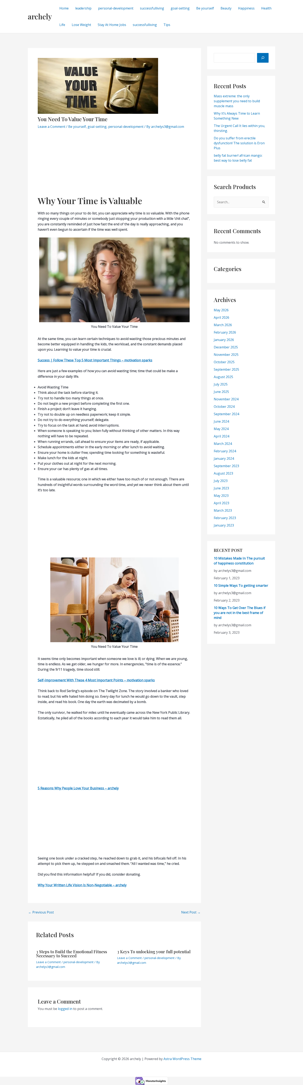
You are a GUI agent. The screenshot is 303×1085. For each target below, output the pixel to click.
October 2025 (224, 362)
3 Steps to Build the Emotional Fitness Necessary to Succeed (71, 953)
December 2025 (226, 347)
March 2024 (223, 443)
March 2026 (223, 324)
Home (64, 8)
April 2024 (221, 436)
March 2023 (223, 510)
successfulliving (152, 8)
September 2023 (226, 465)
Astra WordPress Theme (182, 1059)
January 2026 (224, 339)
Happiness (246, 8)
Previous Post (41, 912)
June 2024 (221, 421)
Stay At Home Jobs (112, 24)
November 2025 (226, 354)
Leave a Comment (51, 126)
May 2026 (221, 310)
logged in (65, 1008)
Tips (166, 24)
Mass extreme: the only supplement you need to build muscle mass (237, 101)
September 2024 (226, 413)
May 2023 (221, 495)
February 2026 (225, 332)
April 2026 (221, 317)
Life (62, 24)
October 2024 (224, 406)
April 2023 (221, 503)
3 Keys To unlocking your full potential (153, 951)
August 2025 (223, 376)
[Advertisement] (114, 164)
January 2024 (224, 458)
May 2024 (221, 428)
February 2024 (225, 451)
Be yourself (205, 8)
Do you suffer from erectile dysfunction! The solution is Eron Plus (239, 143)
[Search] (263, 57)
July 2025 (221, 384)
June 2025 (221, 391)
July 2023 (221, 480)
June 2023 (221, 488)
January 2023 (224, 525)
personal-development (115, 8)
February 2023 (225, 517)
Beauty (226, 8)
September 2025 (226, 369)
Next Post (191, 912)
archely (40, 16)
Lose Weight (81, 24)
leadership (83, 8)
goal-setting (180, 8)
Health (266, 8)
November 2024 (226, 399)
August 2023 (223, 473)
